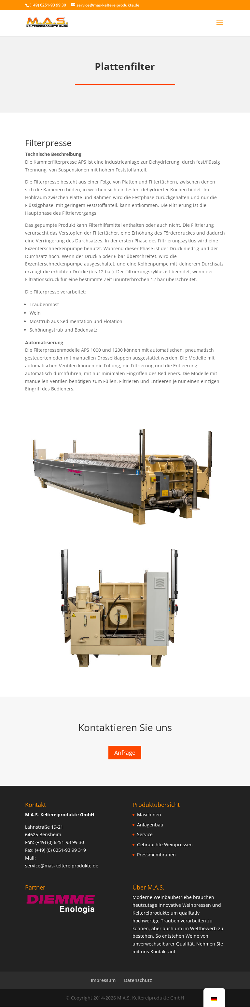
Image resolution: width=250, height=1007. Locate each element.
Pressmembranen (156, 854)
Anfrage (124, 752)
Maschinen (149, 814)
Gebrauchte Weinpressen (165, 844)
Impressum (103, 980)
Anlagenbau (150, 825)
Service (145, 834)
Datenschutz (138, 980)
